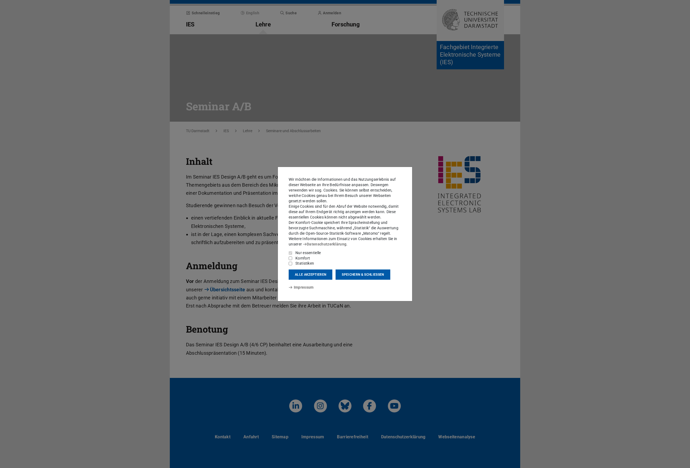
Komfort (302, 258)
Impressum (303, 287)
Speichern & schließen (363, 274)
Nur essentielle (308, 253)
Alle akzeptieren (310, 274)
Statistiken (304, 263)
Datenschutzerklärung (326, 244)
